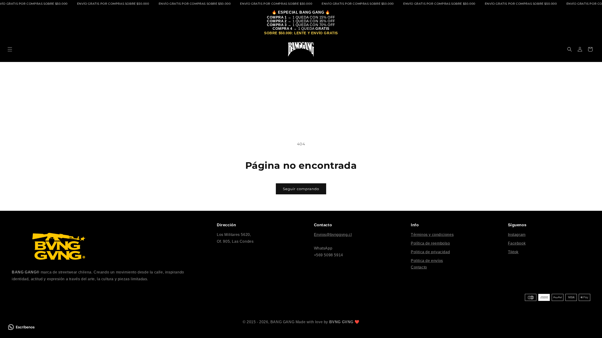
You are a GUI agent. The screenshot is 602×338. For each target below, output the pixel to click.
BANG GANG (282, 322)
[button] (10, 49)
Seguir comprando (301, 189)
